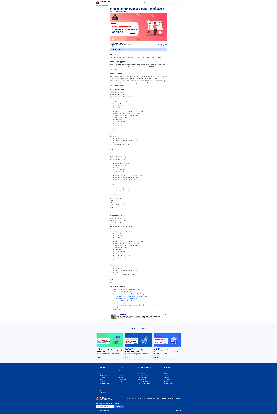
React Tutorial (103, 392)
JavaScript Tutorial (103, 375)
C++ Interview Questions (142, 371)
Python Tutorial (103, 370)
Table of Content (116, 49)
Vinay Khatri (118, 43)
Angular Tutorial (103, 388)
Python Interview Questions (143, 370)
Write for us (163, 398)
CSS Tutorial (102, 377)
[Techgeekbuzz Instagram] (178, 410)
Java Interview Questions (143, 375)
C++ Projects (166, 371)
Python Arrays (117, 309)
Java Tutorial (102, 387)
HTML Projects (166, 373)
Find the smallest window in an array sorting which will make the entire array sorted (136, 305)
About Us (128, 398)
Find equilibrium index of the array (122, 291)
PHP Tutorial (102, 381)
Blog (144, 2)
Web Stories (177, 398)
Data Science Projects (168, 383)
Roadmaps (152, 2)
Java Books (121, 375)
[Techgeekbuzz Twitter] (180, 410)
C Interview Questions (142, 373)
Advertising (134, 398)
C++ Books (121, 371)
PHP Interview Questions (142, 377)
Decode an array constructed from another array (127, 289)
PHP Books (121, 377)
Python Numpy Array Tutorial (121, 303)
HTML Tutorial (103, 379)
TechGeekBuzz (105, 398)
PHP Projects (166, 377)
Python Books (121, 370)
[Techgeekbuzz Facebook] (177, 410)
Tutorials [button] (138, 2)
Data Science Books (123, 379)
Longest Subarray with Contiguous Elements (126, 298)
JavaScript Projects (167, 381)
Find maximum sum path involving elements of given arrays (130, 296)
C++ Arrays (116, 307)
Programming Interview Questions (144, 383)
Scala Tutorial (103, 390)
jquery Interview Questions (143, 379)
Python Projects (167, 370)
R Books (120, 381)
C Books (120, 373)
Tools (147, 2)
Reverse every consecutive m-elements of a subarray (128, 294)
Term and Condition (151, 398)
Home (97, 5)
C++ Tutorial (102, 371)
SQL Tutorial (102, 373)
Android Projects (167, 379)
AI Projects (166, 385)
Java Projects (166, 375)
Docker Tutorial (103, 385)
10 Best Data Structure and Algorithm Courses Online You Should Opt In (136, 350)
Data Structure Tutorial (104, 383)
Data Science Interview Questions (144, 381)
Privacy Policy (141, 398)
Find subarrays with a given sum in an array (166, 350)
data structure (105, 5)
